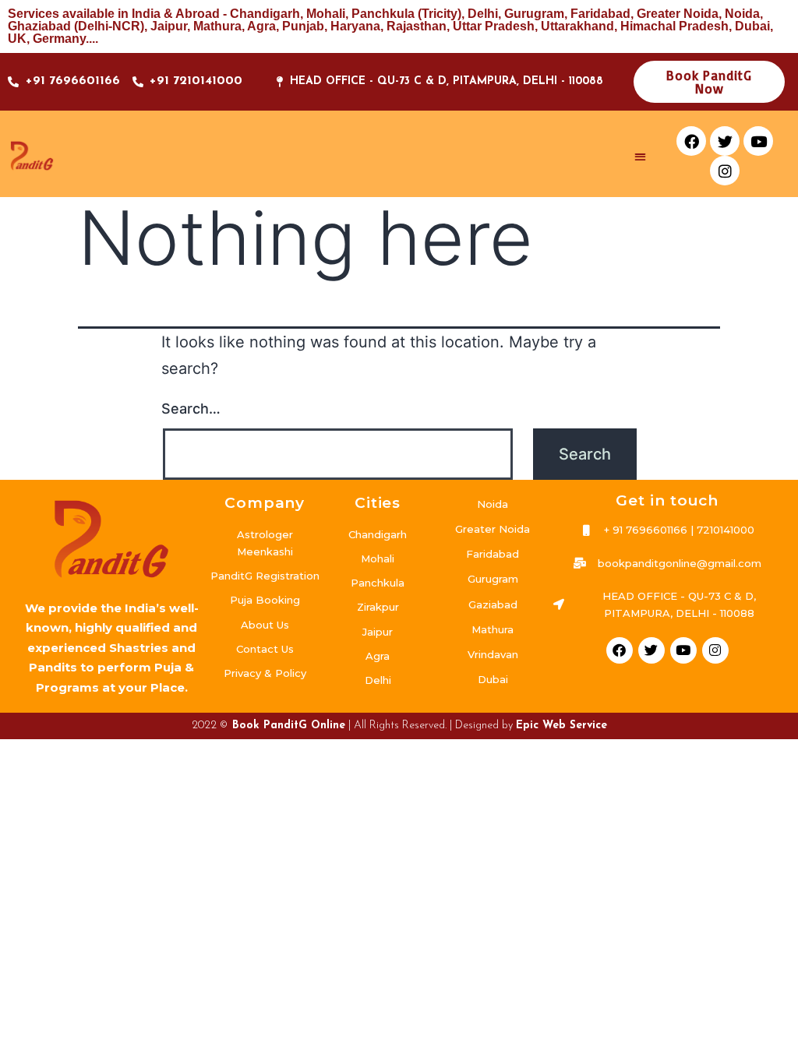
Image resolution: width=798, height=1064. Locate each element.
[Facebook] (691, 141)
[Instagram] (725, 170)
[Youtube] (758, 141)
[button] (641, 156)
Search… (191, 408)
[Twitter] (725, 141)
